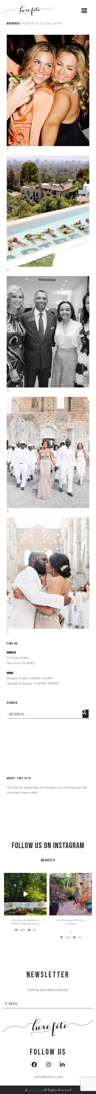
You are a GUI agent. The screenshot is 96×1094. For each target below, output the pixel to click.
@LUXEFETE (48, 860)
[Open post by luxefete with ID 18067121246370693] (25, 894)
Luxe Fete (34, 1090)
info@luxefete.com (48, 1076)
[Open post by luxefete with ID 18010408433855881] (70, 894)
